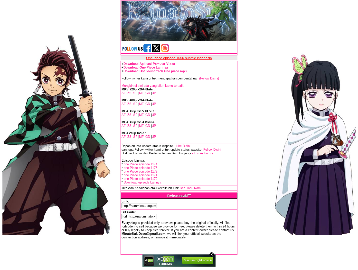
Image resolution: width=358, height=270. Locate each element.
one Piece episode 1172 (140, 171)
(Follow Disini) (209, 78)
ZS (129, 93)
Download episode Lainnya (142, 182)
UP (154, 93)
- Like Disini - (183, 146)
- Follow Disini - (212, 149)
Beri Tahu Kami (190, 188)
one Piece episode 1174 (140, 164)
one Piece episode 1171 (140, 175)
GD (147, 93)
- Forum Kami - (202, 153)
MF (141, 93)
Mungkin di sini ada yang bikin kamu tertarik (153, 85)
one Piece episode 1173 (140, 168)
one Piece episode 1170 (140, 179)
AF (124, 93)
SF (135, 93)
